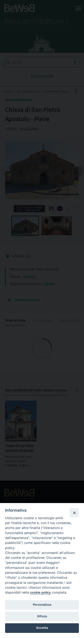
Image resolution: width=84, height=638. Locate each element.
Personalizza (42, 605)
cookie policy (40, 592)
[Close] (74, 512)
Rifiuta (42, 616)
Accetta (42, 628)
